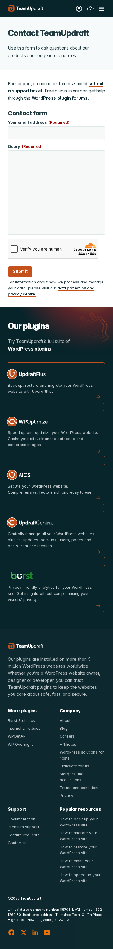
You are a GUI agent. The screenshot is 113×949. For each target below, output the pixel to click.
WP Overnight (20, 744)
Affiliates (68, 744)
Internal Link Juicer (25, 728)
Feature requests (23, 835)
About (65, 720)
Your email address (38, 122)
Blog (64, 728)
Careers (67, 736)
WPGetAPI (17, 736)
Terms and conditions (79, 787)
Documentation (21, 819)
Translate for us (74, 766)
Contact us (17, 843)
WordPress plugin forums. (60, 98)
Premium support (23, 827)
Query (25, 146)
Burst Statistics (21, 720)
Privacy (66, 795)
